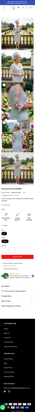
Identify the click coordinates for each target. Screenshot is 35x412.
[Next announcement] (31, 2)
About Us (7, 333)
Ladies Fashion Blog (10, 346)
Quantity (4, 245)
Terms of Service (9, 372)
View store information (10, 268)
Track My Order (8, 342)
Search (6, 329)
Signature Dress (19, 411)
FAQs (5, 363)
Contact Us (7, 337)
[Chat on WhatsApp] (2, 407)
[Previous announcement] (3, 2)
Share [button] (5, 225)
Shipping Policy (9, 376)
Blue (5, 241)
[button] (4, 7)
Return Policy (8, 368)
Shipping (5, 195)
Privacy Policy (8, 359)
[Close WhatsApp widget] (5, 405)
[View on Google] (6, 276)
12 (4, 233)
